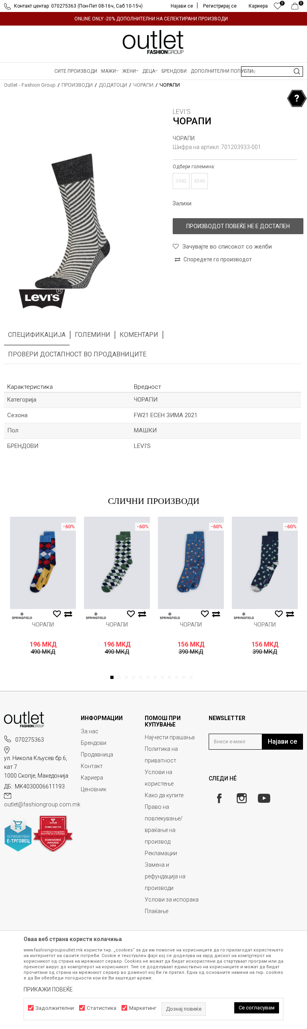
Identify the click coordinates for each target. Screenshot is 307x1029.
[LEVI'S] (42, 299)
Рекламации (161, 853)
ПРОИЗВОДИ (77, 85)
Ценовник (93, 789)
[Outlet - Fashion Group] (153, 42)
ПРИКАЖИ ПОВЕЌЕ (48, 989)
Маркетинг (142, 1008)
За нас (89, 731)
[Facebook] (219, 798)
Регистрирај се (220, 6)
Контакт (92, 766)
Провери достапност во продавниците (77, 354)
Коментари (139, 334)
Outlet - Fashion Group (30, 85)
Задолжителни (55, 1008)
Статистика (101, 1008)
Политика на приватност (161, 755)
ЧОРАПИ (143, 85)
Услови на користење (159, 778)
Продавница (97, 754)
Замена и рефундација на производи (165, 876)
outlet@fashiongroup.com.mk (42, 804)
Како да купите (164, 795)
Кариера (92, 777)
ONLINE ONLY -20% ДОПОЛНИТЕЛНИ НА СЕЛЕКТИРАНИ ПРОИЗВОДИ (151, 19)
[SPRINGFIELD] (22, 615)
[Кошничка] (297, 8)
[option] (153, 19)
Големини (92, 334)
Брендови (93, 743)
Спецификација (37, 334)
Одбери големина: (194, 166)
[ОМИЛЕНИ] (277, 8)
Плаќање (156, 911)
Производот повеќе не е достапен (238, 226)
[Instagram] (241, 798)
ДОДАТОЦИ (113, 85)
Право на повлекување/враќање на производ (164, 824)
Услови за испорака (172, 899)
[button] (272, 71)
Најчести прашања (170, 737)
